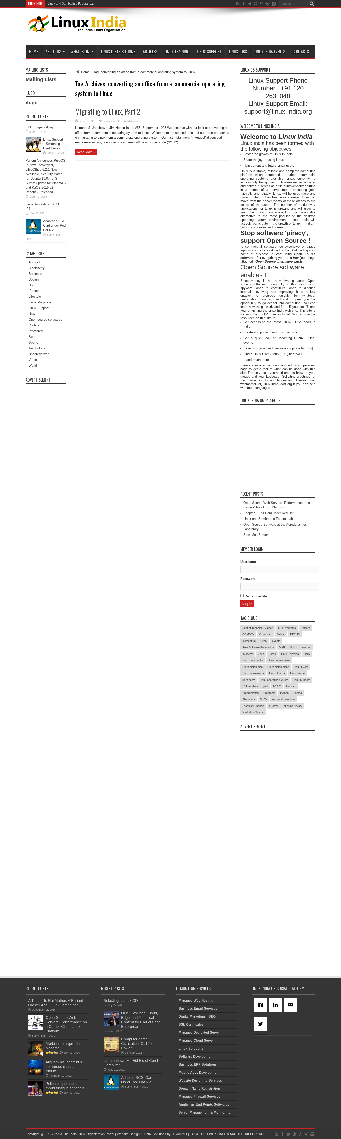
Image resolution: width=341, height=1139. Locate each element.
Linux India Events (269, 52)
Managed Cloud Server (196, 1040)
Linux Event (301, 666)
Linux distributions (278, 666)
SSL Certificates (191, 1024)
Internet (306, 647)
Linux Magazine (40, 302)
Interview (247, 653)
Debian (281, 634)
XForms (274, 705)
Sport (32, 337)
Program (291, 686)
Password (248, 579)
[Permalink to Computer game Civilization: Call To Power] (111, 1051)
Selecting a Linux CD (121, 1000)
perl (265, 686)
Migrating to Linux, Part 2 (107, 111)
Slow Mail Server (255, 535)
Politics (34, 325)
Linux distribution (252, 666)
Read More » (86, 152)
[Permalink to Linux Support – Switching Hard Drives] (33, 151)
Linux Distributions (118, 52)
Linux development (279, 660)
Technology (37, 348)
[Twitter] (261, 1024)
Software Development (196, 1056)
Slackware (248, 699)
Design (34, 279)
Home (33, 52)
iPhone (34, 291)
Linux (307, 653)
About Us (53, 52)
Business (35, 274)
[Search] (311, 3)
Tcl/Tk (263, 699)
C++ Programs (287, 627)
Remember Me (255, 596)
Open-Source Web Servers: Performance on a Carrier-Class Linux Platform (66, 1024)
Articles (150, 52)
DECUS (295, 634)
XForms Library (292, 705)
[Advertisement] (224, 28)
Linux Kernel (297, 673)
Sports (33, 342)
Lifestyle (35, 296)
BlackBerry (37, 268)
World (33, 365)
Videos (34, 360)
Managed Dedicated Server (199, 1032)
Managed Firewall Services (199, 1096)
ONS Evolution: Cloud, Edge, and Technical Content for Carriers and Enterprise (140, 1020)
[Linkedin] (276, 1005)
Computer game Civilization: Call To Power (136, 1043)
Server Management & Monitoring (205, 1112)
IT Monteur (179, 1134)
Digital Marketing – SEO (197, 1016)
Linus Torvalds (290, 653)
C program (265, 634)
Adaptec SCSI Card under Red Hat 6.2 (54, 225)
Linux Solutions (191, 1048)
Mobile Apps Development (199, 1072)
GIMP (282, 647)
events (276, 640)
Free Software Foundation (258, 647)
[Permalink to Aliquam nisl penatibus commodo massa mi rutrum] (35, 1074)
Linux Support (209, 52)
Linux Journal (277, 673)
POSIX (277, 686)
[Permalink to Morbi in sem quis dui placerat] (35, 1055)
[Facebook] (261, 1005)
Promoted (36, 331)
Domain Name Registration (199, 1088)
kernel (272, 653)
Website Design (128, 1134)
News (33, 314)
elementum (249, 640)
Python (284, 692)
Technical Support (253, 705)
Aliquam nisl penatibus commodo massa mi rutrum (64, 1066)
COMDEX (248, 634)
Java (261, 653)
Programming (250, 692)
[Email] (291, 1005)
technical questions (283, 699)
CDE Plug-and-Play (40, 127)
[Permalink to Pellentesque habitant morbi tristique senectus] (35, 1095)
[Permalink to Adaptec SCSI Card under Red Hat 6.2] (33, 233)
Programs (269, 692)
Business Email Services (198, 1008)
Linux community (252, 660)
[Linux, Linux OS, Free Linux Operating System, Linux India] (76, 28)
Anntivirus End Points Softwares (204, 1104)
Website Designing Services (200, 1080)
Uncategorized (39, 354)
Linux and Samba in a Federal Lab (71, 3)
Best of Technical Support (257, 627)
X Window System (253, 712)
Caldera (305, 627)
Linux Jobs (238, 52)
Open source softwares (45, 319)
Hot (31, 285)
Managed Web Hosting (196, 1000)
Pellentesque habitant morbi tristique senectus (65, 1085)
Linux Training (177, 52)
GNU (293, 647)
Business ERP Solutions (198, 1064)
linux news (248, 679)
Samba (297, 692)
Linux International (253, 673)
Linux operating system (274, 679)
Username (248, 562)
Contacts (301, 52)
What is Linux (82, 52)
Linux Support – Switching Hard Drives (53, 144)
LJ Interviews (250, 686)
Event (263, 640)
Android (34, 262)
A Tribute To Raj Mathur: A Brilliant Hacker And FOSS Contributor (55, 1002)
